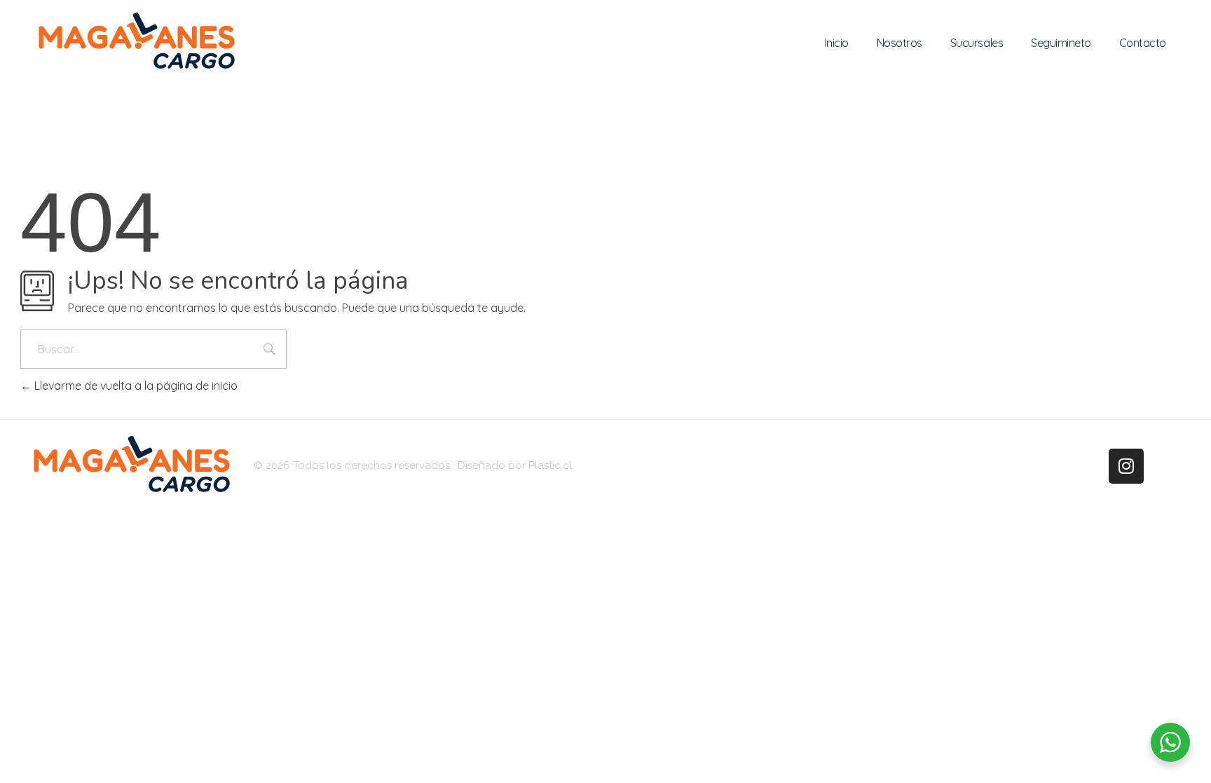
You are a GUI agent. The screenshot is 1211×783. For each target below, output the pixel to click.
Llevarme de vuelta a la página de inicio (135, 386)
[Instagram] (1126, 466)
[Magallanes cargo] (137, 40)
